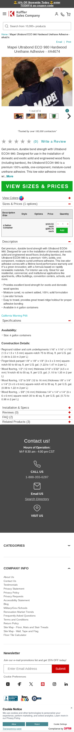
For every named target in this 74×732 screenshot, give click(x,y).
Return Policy (11, 623)
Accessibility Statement (17, 600)
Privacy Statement (14, 588)
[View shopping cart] (68, 14)
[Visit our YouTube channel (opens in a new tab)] (8, 684)
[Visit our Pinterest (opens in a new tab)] (43, 684)
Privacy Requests (13, 596)
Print (68, 41)
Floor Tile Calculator (15, 635)
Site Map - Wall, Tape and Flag (21, 631)
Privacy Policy (11, 592)
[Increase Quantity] (68, 224)
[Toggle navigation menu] (4, 13)
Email (59, 41)
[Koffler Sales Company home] (25, 14)
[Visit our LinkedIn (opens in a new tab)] (66, 684)
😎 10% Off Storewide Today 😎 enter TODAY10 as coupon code (37, 4)
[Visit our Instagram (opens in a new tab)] (54, 684)
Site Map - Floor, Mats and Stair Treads (26, 627)
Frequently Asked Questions (20, 615)
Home (4, 34)
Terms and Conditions (16, 619)
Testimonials (11, 584)
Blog (6, 604)
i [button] (67, 110)
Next (68, 82)
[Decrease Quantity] (58, 224)
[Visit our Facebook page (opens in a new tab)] (19, 684)
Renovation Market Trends (19, 611)
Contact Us (10, 581)
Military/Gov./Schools (15, 608)
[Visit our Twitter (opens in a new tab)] (31, 684)
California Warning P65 (14, 315)
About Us (9, 577)
